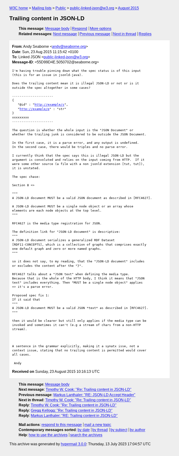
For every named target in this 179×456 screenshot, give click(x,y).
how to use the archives (48, 435)
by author (137, 430)
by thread (100, 430)
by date (84, 430)
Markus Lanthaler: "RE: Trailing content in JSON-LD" (74, 416)
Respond (79, 29)
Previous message (94, 34)
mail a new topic (97, 425)
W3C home (18, 8)
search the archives (86, 435)
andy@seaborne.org (69, 46)
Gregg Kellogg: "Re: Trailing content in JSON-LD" (72, 410)
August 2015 (128, 8)
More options (100, 29)
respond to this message (61, 425)
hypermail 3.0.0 (73, 444)
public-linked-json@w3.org (92, 8)
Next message (65, 34)
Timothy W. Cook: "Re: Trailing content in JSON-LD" (88, 389)
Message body (57, 29)
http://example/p (34, 109)
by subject (118, 430)
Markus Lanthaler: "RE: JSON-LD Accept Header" (94, 395)
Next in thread (124, 34)
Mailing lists (42, 8)
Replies (145, 34)
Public (60, 8)
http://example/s (49, 104)
